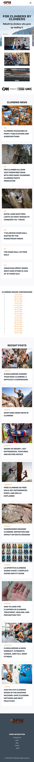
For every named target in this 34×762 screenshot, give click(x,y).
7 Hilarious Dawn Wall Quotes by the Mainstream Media (15, 236)
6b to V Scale (18, 299)
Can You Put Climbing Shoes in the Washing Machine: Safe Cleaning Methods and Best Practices (16, 695)
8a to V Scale (18, 320)
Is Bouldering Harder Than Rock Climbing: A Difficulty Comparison (16, 377)
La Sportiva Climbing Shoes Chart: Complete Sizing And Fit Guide (16, 571)
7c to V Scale (18, 315)
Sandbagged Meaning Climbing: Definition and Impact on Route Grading (17, 532)
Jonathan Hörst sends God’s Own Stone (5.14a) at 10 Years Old (16, 271)
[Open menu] (30, 2)
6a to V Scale (18, 294)
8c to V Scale (18, 328)
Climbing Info (7, 371)
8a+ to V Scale (18, 322)
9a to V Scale (18, 332)
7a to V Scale (18, 307)
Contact (17, 745)
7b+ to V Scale (18, 313)
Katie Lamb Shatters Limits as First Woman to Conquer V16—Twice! (16, 217)
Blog (17, 743)
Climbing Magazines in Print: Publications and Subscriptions (16, 134)
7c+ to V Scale (18, 318)
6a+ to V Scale (18, 296)
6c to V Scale (18, 303)
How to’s (17, 49)
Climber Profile (8, 484)
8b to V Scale (18, 324)
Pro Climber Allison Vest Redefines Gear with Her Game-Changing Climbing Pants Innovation (17, 175)
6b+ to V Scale (18, 301)
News (17, 80)
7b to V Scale (18, 311)
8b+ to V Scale (18, 326)
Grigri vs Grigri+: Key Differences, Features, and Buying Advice (16, 451)
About (17, 748)
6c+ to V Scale (18, 305)
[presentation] (17, 115)
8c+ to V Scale (18, 330)
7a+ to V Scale (18, 309)
